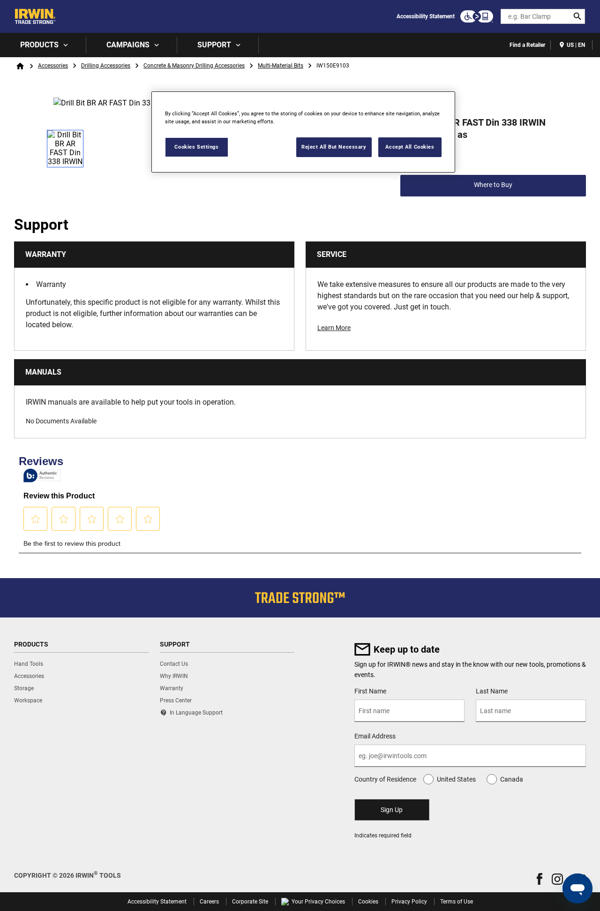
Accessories (53, 65)
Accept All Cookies (409, 146)
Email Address (375, 736)
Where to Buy (493, 184)
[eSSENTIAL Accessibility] (476, 16)
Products (39, 44)
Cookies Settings (196, 146)
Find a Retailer (527, 45)
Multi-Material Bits (280, 65)
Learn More (334, 327)
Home (20, 66)
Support (214, 44)
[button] (539, 879)
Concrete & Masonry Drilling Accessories (194, 65)
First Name (370, 691)
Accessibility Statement (426, 16)
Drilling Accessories (105, 65)
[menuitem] (43, 45)
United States (456, 779)
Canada (511, 779)
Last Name (492, 691)
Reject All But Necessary (334, 146)
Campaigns (128, 44)
